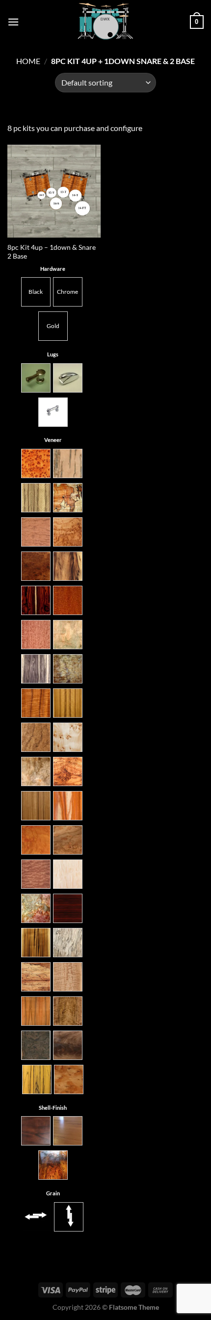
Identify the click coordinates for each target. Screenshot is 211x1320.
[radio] (36, 292)
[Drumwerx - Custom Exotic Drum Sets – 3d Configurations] (105, 22)
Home (28, 61)
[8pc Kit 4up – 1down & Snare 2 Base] (54, 191)
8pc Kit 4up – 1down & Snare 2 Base (51, 251)
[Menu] (13, 22)
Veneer (53, 440)
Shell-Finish (53, 1107)
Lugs (52, 354)
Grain (53, 1193)
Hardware (52, 268)
